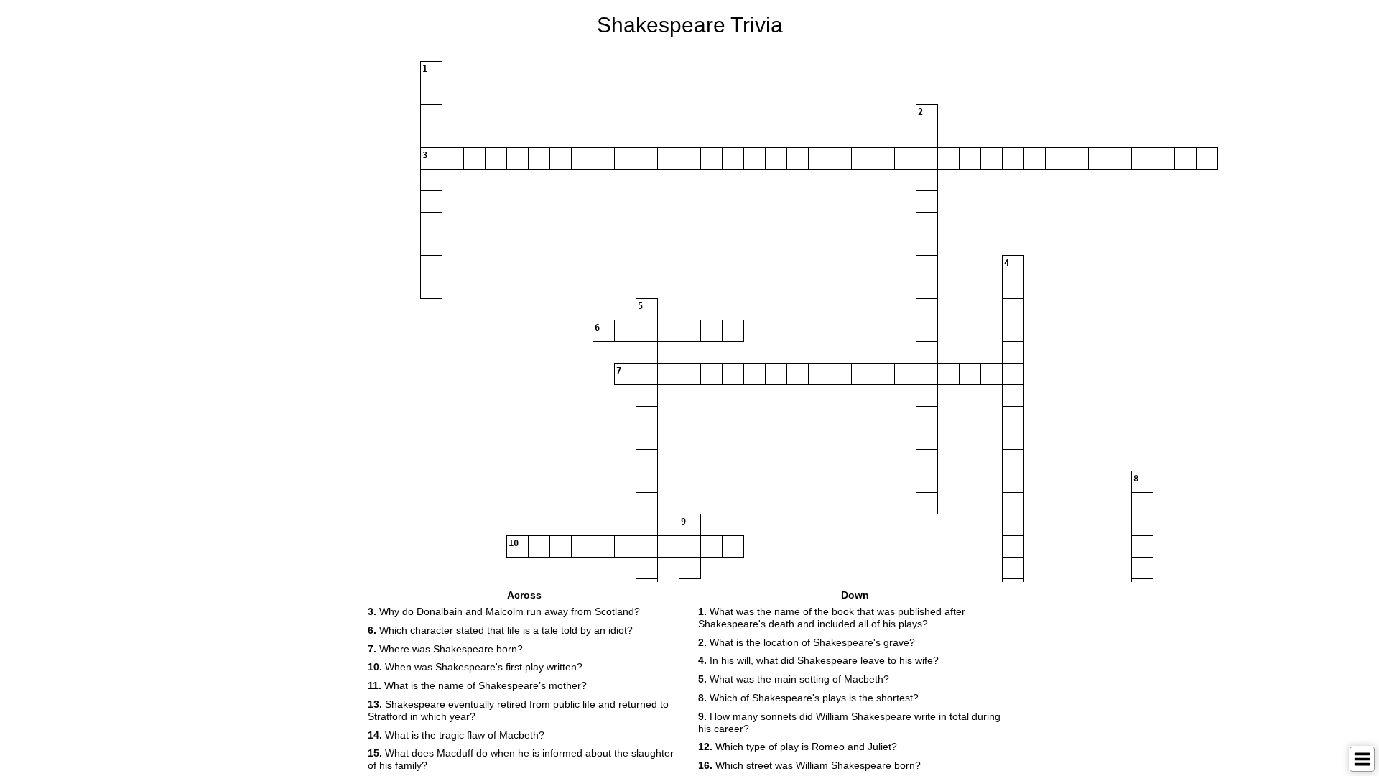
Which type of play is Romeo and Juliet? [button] (797, 746)
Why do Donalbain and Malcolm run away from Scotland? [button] (504, 611)
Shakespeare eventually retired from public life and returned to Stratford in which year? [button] (518, 710)
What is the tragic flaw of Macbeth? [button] (456, 735)
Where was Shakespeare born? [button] (445, 649)
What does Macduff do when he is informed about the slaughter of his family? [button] (521, 759)
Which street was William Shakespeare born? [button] (809, 765)
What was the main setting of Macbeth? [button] (793, 679)
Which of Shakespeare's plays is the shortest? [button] (808, 697)
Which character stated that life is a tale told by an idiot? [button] (500, 630)
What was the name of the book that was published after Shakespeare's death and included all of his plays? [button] (831, 617)
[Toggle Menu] (1362, 759)
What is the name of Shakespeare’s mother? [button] (477, 685)
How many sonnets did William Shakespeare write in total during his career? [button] (849, 722)
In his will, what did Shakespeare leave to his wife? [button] (818, 660)
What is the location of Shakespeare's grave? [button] (806, 642)
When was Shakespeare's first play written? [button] (475, 667)
